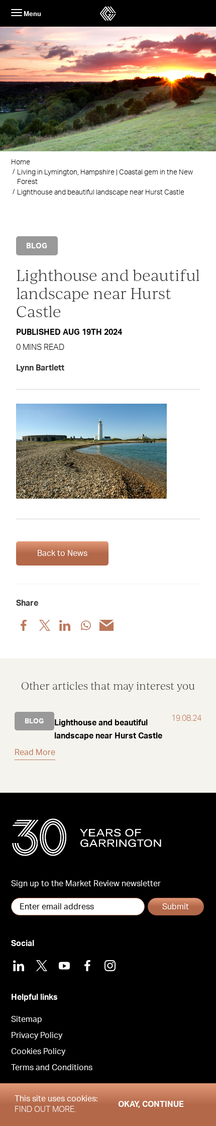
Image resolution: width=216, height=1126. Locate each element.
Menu (31, 14)
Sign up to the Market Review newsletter (86, 884)
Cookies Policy (38, 1052)
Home (20, 162)
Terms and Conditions (51, 1068)
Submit (175, 907)
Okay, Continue (151, 1104)
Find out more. (45, 1109)
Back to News (62, 553)
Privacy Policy (36, 1035)
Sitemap (26, 1019)
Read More (35, 752)
